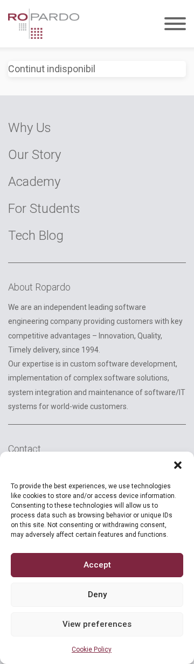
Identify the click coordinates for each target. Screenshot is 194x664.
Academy (34, 181)
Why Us (29, 127)
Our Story (34, 154)
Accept (97, 565)
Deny (97, 594)
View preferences (97, 624)
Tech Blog (36, 235)
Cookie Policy (92, 649)
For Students (44, 208)
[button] (177, 465)
